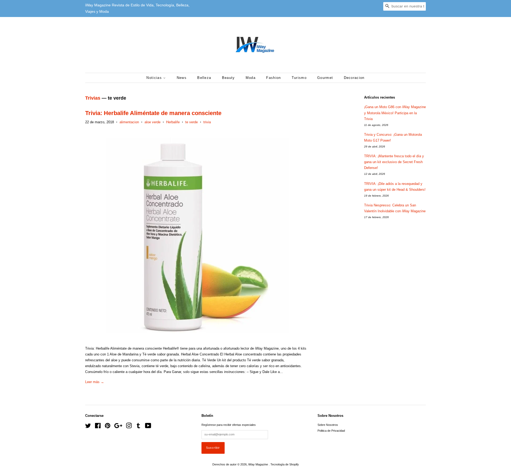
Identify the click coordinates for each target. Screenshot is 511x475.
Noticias (154, 78)
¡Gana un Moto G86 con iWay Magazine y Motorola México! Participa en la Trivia (395, 113)
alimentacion (129, 122)
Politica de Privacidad (331, 430)
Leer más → (94, 382)
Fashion (273, 78)
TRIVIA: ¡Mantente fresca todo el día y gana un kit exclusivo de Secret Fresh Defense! (394, 162)
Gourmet (325, 78)
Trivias (92, 98)
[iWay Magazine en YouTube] (148, 427)
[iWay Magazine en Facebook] (98, 427)
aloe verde (152, 122)
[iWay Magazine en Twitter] (88, 427)
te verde (191, 122)
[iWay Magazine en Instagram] (129, 427)
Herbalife (173, 122)
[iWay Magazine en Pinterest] (107, 427)
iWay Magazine (258, 464)
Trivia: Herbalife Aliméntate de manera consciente (153, 113)
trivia (207, 122)
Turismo (299, 78)
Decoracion (354, 78)
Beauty (228, 78)
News (182, 78)
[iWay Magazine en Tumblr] (138, 427)
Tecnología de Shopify (284, 464)
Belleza (204, 78)
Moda (251, 78)
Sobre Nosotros (328, 424)
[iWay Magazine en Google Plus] (118, 427)
